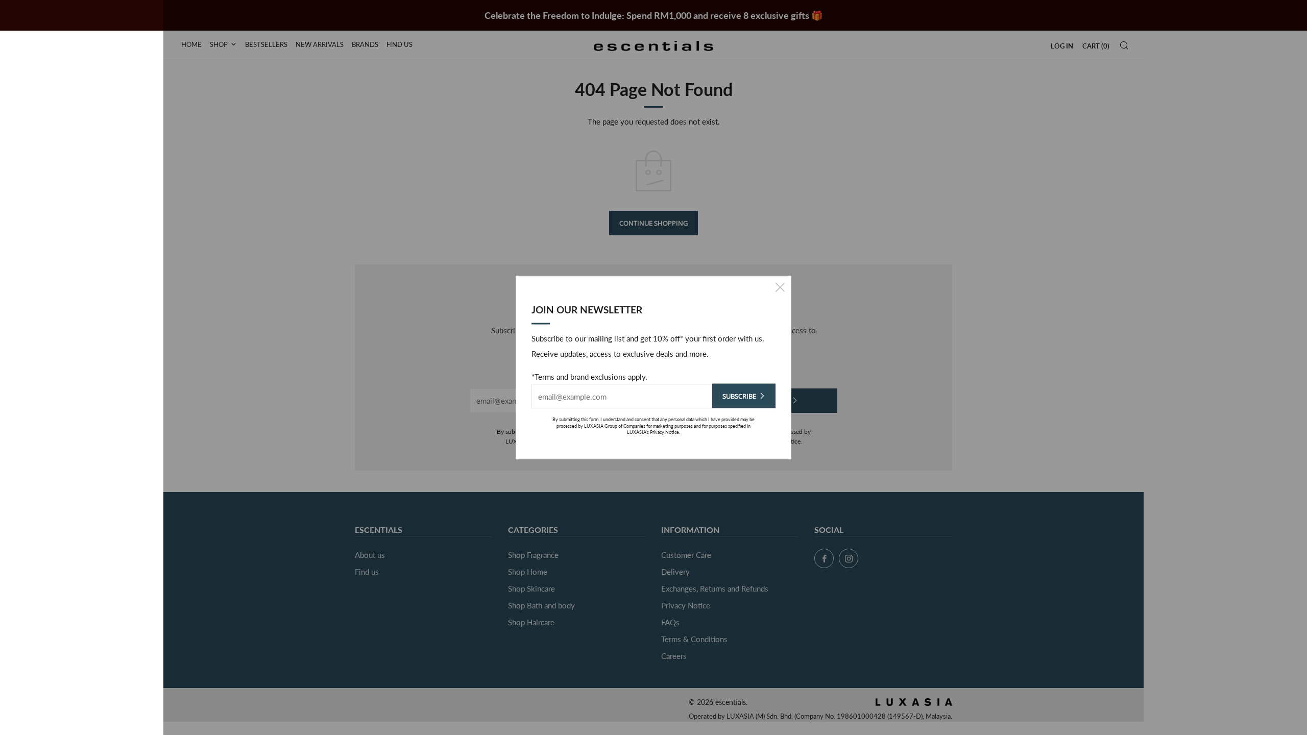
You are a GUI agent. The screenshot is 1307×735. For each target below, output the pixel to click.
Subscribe (739, 396)
